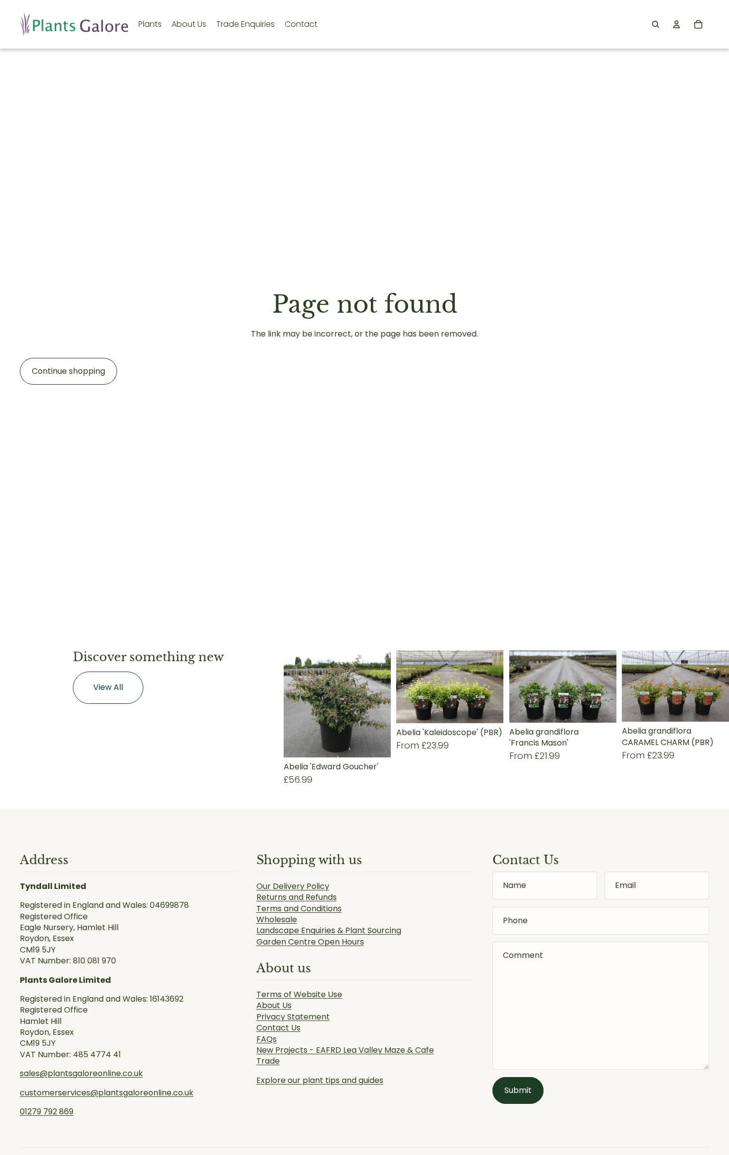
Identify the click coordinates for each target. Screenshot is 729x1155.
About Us (274, 1005)
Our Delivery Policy (292, 886)
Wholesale (276, 919)
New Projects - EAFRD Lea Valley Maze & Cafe (345, 1050)
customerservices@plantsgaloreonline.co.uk (106, 1092)
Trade (268, 1061)
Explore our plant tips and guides (319, 1080)
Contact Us (278, 1027)
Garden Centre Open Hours (310, 942)
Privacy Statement (293, 1016)
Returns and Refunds (296, 897)
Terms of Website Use (299, 994)
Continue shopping (68, 371)
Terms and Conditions (299, 908)
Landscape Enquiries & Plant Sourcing (328, 930)
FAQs (266, 1039)
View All (108, 687)
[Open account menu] (676, 24)
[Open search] (656, 24)
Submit (518, 1090)
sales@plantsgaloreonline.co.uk (81, 1073)
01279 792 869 (46, 1111)
